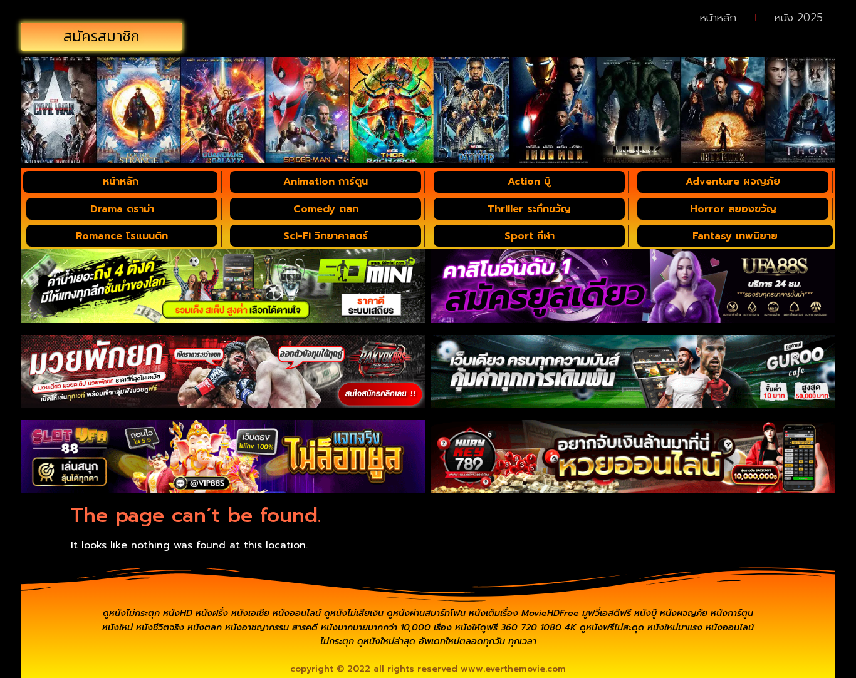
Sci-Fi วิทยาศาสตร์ (325, 236)
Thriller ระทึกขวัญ (529, 209)
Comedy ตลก (325, 209)
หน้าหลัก (718, 17)
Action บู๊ (529, 181)
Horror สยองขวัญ (733, 209)
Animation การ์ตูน (325, 181)
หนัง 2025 (799, 17)
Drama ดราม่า (122, 209)
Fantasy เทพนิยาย (735, 236)
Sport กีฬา (529, 236)
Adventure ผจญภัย (733, 181)
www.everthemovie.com (513, 668)
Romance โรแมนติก (122, 236)
